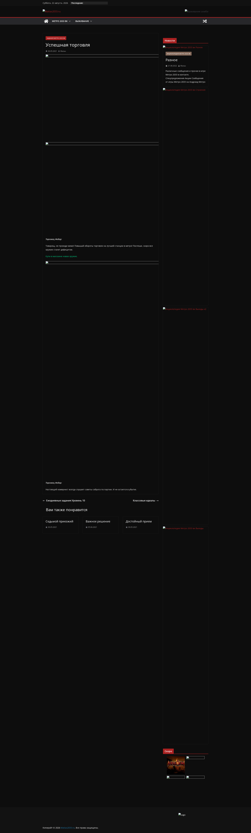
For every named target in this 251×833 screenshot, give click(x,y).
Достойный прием (139, 521)
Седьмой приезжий (59, 521)
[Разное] (185, 47)
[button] (69, 21)
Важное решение (98, 521)
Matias (63, 51)
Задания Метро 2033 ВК (56, 38)
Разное (172, 59)
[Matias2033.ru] (46, 21)
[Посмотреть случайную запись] (204, 21)
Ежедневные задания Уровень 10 (65, 500)
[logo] (182, 814)
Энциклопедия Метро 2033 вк (178, 54)
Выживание (82, 21)
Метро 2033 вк (60, 21)
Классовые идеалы (144, 500)
